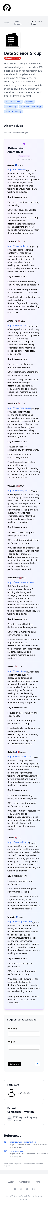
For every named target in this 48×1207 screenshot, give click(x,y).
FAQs (37, 1181)
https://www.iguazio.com (19, 921)
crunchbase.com (17, 1151)
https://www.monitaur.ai (19, 408)
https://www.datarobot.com (21, 582)
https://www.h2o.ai (16, 671)
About (11, 1181)
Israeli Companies (18, 22)
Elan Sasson (24, 1092)
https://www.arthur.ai (17, 325)
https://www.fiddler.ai (17, 246)
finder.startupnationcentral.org (23, 1142)
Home (6, 22)
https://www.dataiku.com (19, 756)
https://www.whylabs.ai (18, 490)
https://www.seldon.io (18, 842)
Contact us (24, 1181)
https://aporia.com (16, 169)
